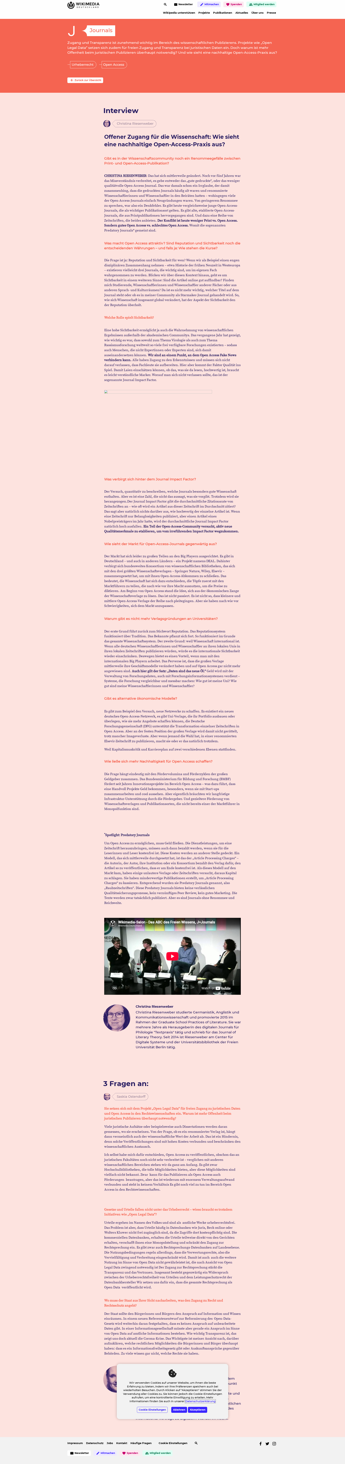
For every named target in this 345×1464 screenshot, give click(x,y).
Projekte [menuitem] (204, 12)
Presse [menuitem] (271, 12)
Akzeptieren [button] (197, 1409)
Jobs (110, 1443)
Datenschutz (95, 1443)
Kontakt (121, 1443)
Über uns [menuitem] (257, 12)
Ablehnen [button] (179, 1409)
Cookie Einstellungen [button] (173, 1443)
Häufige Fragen (141, 1443)
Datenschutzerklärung (200, 1401)
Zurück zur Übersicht (85, 80)
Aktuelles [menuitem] (241, 12)
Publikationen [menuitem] (222, 12)
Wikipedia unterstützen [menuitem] (179, 12)
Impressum (75, 1443)
